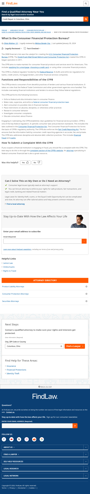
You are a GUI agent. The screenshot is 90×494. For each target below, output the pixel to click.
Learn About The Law (17, 30)
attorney (70, 150)
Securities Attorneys (10, 301)
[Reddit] (34, 439)
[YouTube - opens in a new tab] (11, 439)
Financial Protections (16, 369)
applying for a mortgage (19, 67)
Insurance (11, 366)
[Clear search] (61, 346)
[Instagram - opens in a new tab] (26, 439)
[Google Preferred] (42, 439)
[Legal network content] (85, 475)
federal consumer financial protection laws (51, 102)
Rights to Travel (9, 271)
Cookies (32, 488)
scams (13, 138)
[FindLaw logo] (12, 3)
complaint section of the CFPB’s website (46, 150)
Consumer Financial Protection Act (32, 126)
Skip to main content (45, 2)
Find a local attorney (16, 204)
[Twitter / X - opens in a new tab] (19, 439)
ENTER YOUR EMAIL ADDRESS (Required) (17, 421)
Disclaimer (22, 488)
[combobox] (34, 346)
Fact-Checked (33, 48)
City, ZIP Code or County (15, 342)
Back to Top (46, 387)
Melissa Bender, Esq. (42, 43)
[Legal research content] (85, 468)
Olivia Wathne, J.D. (11, 43)
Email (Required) (9, 237)
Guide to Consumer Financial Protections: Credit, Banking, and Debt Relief (26, 32)
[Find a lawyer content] (85, 454)
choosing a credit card (39, 67)
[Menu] (3, 3)
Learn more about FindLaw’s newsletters (17, 249)
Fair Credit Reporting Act (68, 129)
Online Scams (9, 267)
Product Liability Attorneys (13, 286)
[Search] (85, 3)
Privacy (12, 488)
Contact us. (10, 412)
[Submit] (84, 241)
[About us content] (85, 447)
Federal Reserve (46, 72)
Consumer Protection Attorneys (15, 294)
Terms (4, 488)
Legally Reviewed (13, 48)
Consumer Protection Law (35, 30)
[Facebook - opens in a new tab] (4, 439)
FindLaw (4, 30)
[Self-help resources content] (85, 461)
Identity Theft (13, 373)
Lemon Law (8, 263)
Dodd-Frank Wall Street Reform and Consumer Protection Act (43, 57)
